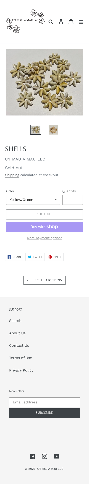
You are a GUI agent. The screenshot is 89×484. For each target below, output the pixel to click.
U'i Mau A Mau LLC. (50, 468)
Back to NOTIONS (48, 280)
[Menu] (81, 22)
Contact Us (19, 345)
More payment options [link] (44, 238)
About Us (17, 333)
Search (15, 320)
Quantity (69, 191)
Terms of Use (20, 358)
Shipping (12, 175)
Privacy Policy (21, 370)
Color (10, 191)
